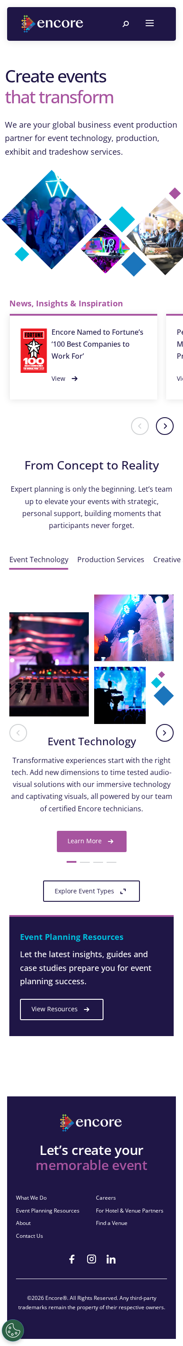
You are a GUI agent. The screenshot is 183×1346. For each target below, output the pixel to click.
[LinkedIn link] (111, 1259)
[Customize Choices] (13, 1330)
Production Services (110, 559)
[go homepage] (53, 24)
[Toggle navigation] (150, 24)
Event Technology (38, 559)
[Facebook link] (72, 1259)
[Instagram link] (91, 1259)
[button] (140, 426)
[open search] (126, 24)
